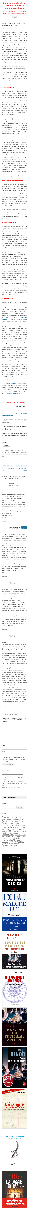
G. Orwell (5, 825)
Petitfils (17, 835)
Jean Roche (12, 635)
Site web (4, 751)
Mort (11, 831)
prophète (21, 836)
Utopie (21, 841)
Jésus (19, 827)
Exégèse (6, 823)
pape (16, 833)
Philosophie (22, 835)
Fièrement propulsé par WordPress (10, 1216)
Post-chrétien (7, 836)
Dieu (21, 821)
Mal (24, 827)
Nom (3, 739)
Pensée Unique (8, 834)
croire (16, 821)
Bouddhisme (20, 819)
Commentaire (6, 721)
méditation (23, 831)
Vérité (11, 843)
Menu (14, 17)
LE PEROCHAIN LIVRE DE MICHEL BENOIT (12, 783)
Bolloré (4, 819)
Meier (9, 829)
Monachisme (5, 831)
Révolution (17, 840)
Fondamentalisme (18, 823)
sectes (9, 841)
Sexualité (14, 842)
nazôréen (6, 833)
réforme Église (7, 840)
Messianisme (18, 829)
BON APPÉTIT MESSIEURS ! (8, 787)
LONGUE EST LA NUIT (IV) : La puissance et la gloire (8, 468)
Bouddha (11, 819)
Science (5, 841)
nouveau (12, 833)
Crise (3, 454)
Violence (6, 843)
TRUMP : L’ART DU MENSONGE (9, 781)
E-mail (4, 745)
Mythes (16, 831)
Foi (11, 823)
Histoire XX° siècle (17, 454)
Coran (5, 821)
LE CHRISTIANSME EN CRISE (11, 452)
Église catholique (9, 454)
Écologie (16, 844)
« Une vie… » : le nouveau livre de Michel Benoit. (13, 777)
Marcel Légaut (5, 829)
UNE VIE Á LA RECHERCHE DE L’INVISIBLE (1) (12, 774)
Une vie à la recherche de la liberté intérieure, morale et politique (14, 5)
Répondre (4, 521)
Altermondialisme (9, 817)
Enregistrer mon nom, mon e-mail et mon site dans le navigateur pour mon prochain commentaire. (14, 759)
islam (4, 827)
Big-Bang (21, 817)
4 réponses (4, 29)
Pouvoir (15, 836)
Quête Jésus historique (12, 838)
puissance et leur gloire (13, 393)
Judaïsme (12, 827)
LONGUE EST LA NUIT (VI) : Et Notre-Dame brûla (21, 468)
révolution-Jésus (15, 383)
